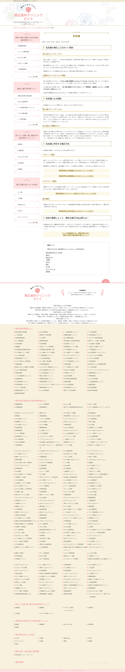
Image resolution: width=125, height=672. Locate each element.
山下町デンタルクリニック (71, 582)
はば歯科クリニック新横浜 (95, 427)
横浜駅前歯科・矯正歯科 (46, 594)
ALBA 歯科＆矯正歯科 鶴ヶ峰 (22, 349)
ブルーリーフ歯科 (44, 471)
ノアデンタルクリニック (46, 453)
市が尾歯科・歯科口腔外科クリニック (50, 442)
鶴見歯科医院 (67, 591)
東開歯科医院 (22, 46)
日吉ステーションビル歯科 (22, 579)
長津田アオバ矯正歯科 (45, 335)
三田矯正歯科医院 (44, 364)
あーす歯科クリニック (45, 480)
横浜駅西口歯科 (44, 340)
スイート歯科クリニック (94, 433)
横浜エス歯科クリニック (46, 375)
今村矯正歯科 (67, 364)
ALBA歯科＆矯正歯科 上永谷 (47, 349)
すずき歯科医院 (19, 544)
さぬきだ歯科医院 (20, 442)
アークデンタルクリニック (47, 439)
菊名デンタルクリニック (46, 588)
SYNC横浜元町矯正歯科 (70, 378)
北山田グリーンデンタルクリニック (24, 413)
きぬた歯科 (67, 465)
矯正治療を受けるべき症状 (54, 252)
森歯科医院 (91, 506)
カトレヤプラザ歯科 (69, 491)
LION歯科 (42, 535)
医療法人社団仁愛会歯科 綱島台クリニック (26, 521)
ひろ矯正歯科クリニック (21, 381)
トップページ (93, 663)
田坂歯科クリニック (20, 500)
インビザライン (70, 610)
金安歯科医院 (43, 509)
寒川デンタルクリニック (70, 588)
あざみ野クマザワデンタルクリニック (50, 451)
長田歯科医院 (92, 576)
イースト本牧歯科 (20, 433)
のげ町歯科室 (92, 538)
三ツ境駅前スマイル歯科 (94, 486)
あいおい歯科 (22, 57)
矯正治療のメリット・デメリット (24, 654)
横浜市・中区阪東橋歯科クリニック (73, 585)
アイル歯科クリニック (21, 453)
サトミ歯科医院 (19, 529)
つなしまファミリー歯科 (46, 436)
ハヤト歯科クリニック (70, 512)
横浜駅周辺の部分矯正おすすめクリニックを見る (76, 211)
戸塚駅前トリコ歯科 (20, 477)
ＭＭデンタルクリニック (70, 538)
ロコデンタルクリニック (94, 570)
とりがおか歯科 (92, 553)
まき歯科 (90, 526)
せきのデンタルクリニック (71, 430)
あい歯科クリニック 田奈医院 (47, 576)
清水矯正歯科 (67, 381)
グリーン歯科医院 (44, 486)
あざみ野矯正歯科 (68, 338)
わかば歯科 (18, 471)
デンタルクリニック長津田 (71, 559)
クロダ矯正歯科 (23, 113)
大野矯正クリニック (69, 373)
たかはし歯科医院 (68, 427)
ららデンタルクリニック (46, 459)
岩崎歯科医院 (92, 588)
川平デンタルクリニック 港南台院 (49, 477)
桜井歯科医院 (18, 430)
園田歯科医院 (92, 497)
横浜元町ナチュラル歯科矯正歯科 (97, 364)
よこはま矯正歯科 (44, 390)
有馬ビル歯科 (92, 421)
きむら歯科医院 (19, 439)
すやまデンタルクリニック (47, 521)
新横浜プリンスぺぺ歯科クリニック (24, 547)
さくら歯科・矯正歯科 (45, 361)
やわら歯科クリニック (45, 585)
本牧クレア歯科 (92, 456)
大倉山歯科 (43, 541)
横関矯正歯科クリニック (21, 390)
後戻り (17, 644)
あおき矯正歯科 (68, 375)
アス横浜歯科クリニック (94, 349)
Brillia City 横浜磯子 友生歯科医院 (48, 573)
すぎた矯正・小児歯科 (70, 413)
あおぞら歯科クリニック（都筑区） (73, 509)
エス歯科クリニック (45, 532)
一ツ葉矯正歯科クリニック (26, 107)
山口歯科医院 (43, 570)
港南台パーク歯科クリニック (96, 579)
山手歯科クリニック (93, 556)
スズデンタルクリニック (70, 474)
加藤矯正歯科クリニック (94, 373)
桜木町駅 (21, 163)
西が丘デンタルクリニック (47, 512)
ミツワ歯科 (67, 462)
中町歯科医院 (67, 424)
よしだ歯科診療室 (93, 436)
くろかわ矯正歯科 (20, 355)
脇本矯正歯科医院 (20, 393)
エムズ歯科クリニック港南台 (47, 352)
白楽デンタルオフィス (94, 524)
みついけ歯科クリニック (21, 486)
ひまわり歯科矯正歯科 (21, 370)
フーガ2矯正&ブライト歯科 (71, 367)
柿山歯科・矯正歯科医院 (70, 477)
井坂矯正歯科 (18, 373)
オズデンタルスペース (70, 500)
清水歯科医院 (18, 427)
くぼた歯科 (91, 567)
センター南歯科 (44, 424)
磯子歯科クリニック (45, 506)
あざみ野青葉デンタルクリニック (97, 352)
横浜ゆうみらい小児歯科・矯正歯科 (24, 367)
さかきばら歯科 (92, 494)
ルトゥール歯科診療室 (70, 486)
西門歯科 (17, 416)
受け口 (20, 211)
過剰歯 (90, 641)
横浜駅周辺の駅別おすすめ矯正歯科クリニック (32, 621)
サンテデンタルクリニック (22, 465)
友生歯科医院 (67, 570)
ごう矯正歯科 (22, 119)
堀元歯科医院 (43, 407)
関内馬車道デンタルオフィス (71, 416)
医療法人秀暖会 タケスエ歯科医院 (24, 524)
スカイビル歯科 (68, 456)
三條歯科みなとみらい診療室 (47, 591)
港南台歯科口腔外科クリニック (48, 529)
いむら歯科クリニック (21, 424)
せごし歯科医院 (19, 340)
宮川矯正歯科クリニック (70, 387)
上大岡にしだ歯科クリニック (96, 346)
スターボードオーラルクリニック (24, 497)
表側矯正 (17, 607)
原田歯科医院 (43, 416)
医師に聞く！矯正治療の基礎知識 (27, 651)
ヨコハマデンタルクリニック (71, 355)
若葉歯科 (90, 462)
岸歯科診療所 (43, 515)
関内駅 (20, 169)
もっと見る (32, 77)
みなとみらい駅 (23, 156)
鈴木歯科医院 (43, 468)
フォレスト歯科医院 (45, 418)
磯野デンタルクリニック (21, 456)
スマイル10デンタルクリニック (48, 483)
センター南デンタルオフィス (96, 430)
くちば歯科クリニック (70, 567)
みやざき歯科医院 (93, 521)
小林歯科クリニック (20, 503)
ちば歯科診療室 (92, 582)
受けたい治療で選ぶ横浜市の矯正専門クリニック (26, 137)
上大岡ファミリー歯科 (94, 471)
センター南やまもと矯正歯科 (22, 361)
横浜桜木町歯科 (68, 594)
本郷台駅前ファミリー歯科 (71, 346)
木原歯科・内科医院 (20, 526)
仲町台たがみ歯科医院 (45, 544)
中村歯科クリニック (20, 559)
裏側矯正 (42, 607)
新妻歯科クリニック (69, 442)
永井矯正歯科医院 (20, 338)
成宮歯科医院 (18, 468)
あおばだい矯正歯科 (69, 370)
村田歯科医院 (18, 378)
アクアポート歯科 (20, 532)
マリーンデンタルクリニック (71, 515)
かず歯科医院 (43, 465)
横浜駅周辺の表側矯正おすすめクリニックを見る (76, 170)
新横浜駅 (21, 150)
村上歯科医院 (43, 343)
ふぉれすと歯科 (92, 491)
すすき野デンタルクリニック (96, 453)
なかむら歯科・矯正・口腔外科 (23, 462)
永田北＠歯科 (18, 573)
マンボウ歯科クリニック (70, 524)
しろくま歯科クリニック (94, 515)
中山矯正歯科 (18, 343)
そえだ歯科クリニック (94, 541)
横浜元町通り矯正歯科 (25, 96)
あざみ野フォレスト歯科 (70, 453)
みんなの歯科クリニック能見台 (23, 474)
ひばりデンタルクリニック (47, 503)
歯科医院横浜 (18, 459)
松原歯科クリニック (93, 518)
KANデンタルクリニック (70, 421)
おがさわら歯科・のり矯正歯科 (23, 489)
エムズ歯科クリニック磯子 (22, 352)
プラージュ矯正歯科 (20, 387)
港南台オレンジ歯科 (69, 556)
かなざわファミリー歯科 (21, 535)
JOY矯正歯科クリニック (21, 384)
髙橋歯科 (17, 346)
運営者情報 (19, 662)
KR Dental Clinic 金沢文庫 (95, 477)
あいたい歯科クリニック (70, 483)
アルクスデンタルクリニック (22, 451)
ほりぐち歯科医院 (44, 559)
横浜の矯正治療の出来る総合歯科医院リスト (26, 39)
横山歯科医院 (67, 541)
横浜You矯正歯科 (93, 390)
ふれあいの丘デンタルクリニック (97, 459)
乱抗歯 (41, 641)
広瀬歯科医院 (67, 494)
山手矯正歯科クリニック (94, 335)
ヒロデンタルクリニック (94, 535)
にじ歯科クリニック (45, 430)
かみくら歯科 (43, 526)
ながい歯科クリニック (94, 465)
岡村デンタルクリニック (94, 544)
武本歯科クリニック (45, 579)
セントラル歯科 (68, 489)
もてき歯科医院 (44, 547)
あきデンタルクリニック (21, 564)
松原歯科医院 (43, 518)
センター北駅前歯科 (69, 553)
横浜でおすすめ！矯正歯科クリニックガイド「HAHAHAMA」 (66, 249)
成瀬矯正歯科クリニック (70, 335)
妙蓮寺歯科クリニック (21, 436)
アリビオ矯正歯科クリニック (71, 361)
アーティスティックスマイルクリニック (99, 370)
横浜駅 (20, 144)
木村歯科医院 (92, 375)
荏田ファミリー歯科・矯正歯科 (96, 340)
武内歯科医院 (43, 489)
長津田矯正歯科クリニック (47, 378)
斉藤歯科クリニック (20, 588)
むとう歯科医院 (44, 524)
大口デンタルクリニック (21, 570)
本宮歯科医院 (67, 521)
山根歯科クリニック (69, 471)
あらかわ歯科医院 (68, 529)
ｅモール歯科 (18, 585)
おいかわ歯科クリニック (94, 489)
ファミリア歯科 (68, 445)
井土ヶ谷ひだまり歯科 (94, 416)
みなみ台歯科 (43, 497)
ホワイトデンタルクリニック (71, 497)
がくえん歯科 (67, 506)
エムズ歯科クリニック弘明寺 (22, 518)
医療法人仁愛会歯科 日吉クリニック (98, 585)
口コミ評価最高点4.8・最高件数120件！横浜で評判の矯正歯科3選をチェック (76, 234)
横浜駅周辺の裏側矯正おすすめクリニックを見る (76, 176)
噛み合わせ (21, 204)
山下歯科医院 (67, 468)
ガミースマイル (23, 217)
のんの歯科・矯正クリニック (71, 459)
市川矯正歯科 (92, 361)
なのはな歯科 (67, 526)
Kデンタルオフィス (93, 503)
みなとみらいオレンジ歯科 (95, 591)
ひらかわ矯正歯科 (68, 384)
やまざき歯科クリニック (94, 564)
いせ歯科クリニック (69, 439)
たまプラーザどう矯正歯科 (95, 355)
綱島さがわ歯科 (19, 553)
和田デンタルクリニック (46, 567)
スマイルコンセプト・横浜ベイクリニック (51, 384)
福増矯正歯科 (92, 384)
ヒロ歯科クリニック (93, 468)
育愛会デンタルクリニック (22, 512)
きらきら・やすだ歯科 (21, 567)
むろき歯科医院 (68, 451)
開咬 (65, 641)
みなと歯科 (91, 424)
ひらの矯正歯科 (92, 367)
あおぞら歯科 (43, 556)
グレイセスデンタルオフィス (47, 500)
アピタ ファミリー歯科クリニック (73, 518)
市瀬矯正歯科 (18, 364)
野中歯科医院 (18, 556)
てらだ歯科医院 (44, 433)
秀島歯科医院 (43, 427)
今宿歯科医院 (22, 69)
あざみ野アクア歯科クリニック (72, 532)
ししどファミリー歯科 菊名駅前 (96, 532)
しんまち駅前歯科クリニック (71, 433)
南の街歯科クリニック (94, 483)
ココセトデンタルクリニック (96, 547)
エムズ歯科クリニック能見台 (71, 352)
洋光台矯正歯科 (92, 387)
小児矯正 (17, 613)
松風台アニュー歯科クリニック (96, 445)
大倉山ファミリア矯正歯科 (47, 346)
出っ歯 (20, 192)
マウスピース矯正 (68, 607)
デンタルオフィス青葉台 (94, 439)
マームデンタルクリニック (95, 451)
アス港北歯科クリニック (70, 349)
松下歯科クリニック (69, 343)
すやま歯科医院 (92, 418)
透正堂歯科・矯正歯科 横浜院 (72, 340)
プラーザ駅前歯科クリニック (96, 512)
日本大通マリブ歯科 (45, 538)
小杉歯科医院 (18, 445)
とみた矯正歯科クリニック (71, 358)
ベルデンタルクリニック (70, 418)
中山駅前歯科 (43, 491)
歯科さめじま (43, 413)
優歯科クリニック (20, 506)
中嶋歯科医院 (43, 456)
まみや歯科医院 (92, 509)
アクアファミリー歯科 (70, 436)
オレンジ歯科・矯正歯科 (21, 541)
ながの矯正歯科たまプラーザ (47, 370)
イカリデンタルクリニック (71, 573)
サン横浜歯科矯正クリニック (96, 381)
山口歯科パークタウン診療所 (22, 483)
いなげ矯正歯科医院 (45, 358)
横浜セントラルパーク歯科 (47, 494)
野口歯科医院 (92, 413)
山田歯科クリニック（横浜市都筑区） (98, 474)
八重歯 (20, 198)
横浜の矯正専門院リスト (27, 89)
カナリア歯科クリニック (21, 576)
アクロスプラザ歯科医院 (46, 462)
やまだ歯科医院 (19, 480)
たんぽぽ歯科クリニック (70, 480)
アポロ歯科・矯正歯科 (94, 343)
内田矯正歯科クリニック (46, 381)
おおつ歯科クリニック (21, 418)
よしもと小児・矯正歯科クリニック (49, 367)
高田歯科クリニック (20, 421)
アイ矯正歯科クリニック (46, 355)
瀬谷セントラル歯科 (20, 582)
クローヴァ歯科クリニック (47, 613)
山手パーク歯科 (23, 63)
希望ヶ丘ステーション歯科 (22, 494)
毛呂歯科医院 (67, 564)
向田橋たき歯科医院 (20, 515)
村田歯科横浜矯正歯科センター (23, 594)
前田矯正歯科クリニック (46, 387)
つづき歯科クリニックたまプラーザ (97, 442)
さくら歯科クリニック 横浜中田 (23, 538)
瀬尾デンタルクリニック (70, 576)
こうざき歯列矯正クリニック (22, 375)
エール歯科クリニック (70, 535)
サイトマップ (105, 663)
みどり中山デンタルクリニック (72, 579)
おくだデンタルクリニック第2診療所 (73, 544)
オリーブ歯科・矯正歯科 (21, 591)
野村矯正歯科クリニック (21, 358)
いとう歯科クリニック (45, 564)
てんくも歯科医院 (44, 553)
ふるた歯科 (43, 474)
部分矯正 (90, 607)
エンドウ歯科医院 (23, 51)
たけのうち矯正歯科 (93, 358)
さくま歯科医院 (92, 480)
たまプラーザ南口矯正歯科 (95, 338)
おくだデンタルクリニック (47, 582)
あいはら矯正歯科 (93, 378)
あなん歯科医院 (23, 101)
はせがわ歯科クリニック (46, 421)
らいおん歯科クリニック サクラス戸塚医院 (99, 529)
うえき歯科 (43, 338)
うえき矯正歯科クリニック (47, 373)
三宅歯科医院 (92, 500)
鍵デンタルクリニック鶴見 (71, 503)
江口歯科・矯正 (19, 491)
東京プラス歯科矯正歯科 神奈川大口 (73, 407)
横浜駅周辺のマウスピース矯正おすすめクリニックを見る (76, 193)
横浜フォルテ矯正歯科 (70, 390)
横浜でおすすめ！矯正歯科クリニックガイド (25, 1)
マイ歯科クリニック (93, 573)
